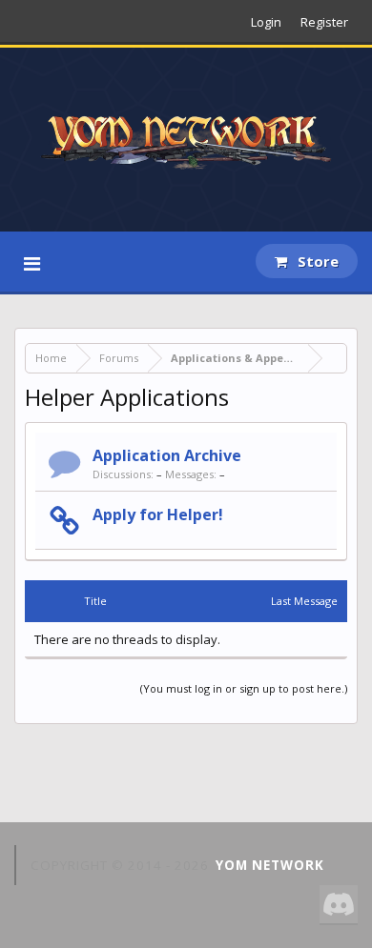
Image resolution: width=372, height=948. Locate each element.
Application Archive (167, 455)
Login (266, 21)
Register (324, 21)
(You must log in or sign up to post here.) (243, 688)
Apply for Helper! (158, 514)
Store (316, 261)
